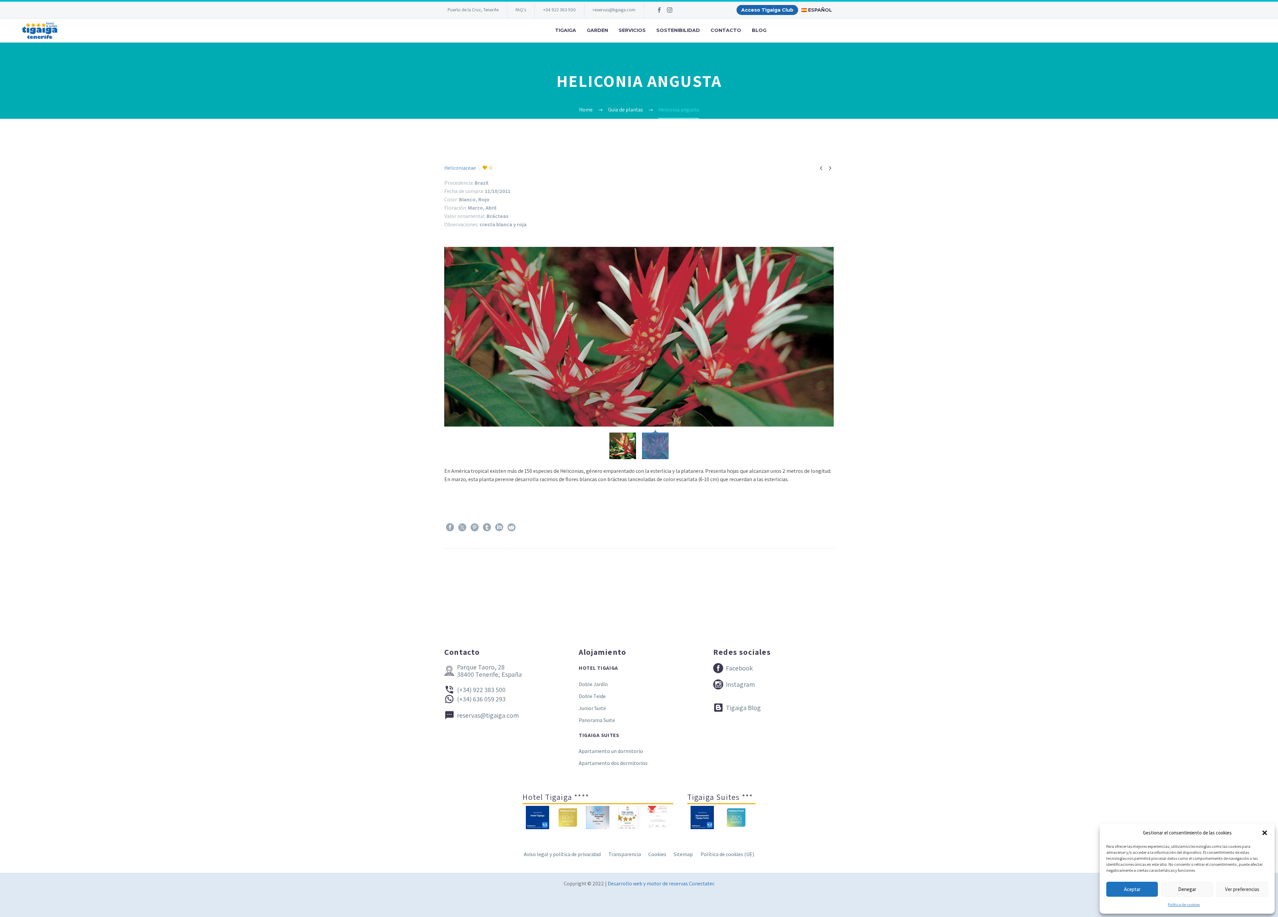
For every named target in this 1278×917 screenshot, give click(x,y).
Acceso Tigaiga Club (767, 10)
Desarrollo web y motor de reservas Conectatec (661, 883)
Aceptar (1132, 889)
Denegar (1187, 889)
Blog (759, 30)
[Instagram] (669, 10)
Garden (597, 30)
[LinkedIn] (499, 527)
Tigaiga (565, 30)
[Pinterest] (475, 527)
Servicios (632, 30)
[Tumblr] (487, 527)
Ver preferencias (1242, 889)
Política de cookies (1184, 904)
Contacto (726, 30)
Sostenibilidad (678, 30)
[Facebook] (659, 10)
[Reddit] (512, 527)
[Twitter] (462, 527)
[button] (1264, 832)
